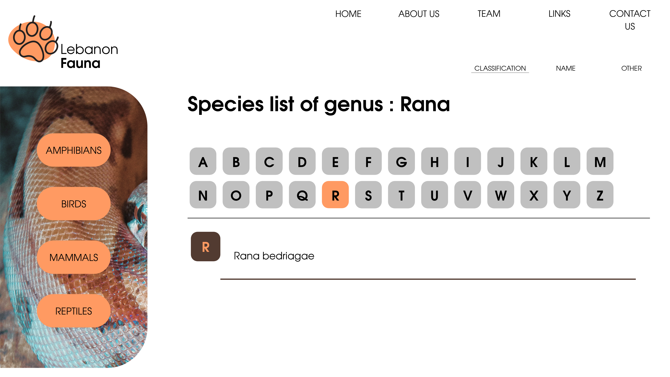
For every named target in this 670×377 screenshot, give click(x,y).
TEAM (489, 13)
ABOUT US (418, 13)
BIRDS (73, 203)
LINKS (559, 13)
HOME (348, 13)
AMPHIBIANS (74, 150)
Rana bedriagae (274, 255)
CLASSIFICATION (500, 68)
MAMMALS (73, 257)
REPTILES (73, 310)
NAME (566, 68)
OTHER (631, 68)
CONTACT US (629, 19)
